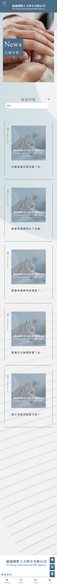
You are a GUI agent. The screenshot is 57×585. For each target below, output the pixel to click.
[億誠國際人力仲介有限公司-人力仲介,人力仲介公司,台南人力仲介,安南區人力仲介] (28, 7)
